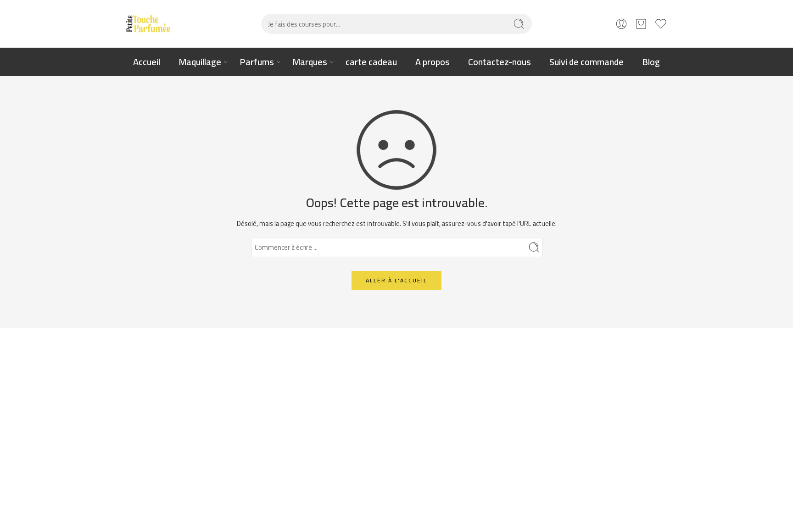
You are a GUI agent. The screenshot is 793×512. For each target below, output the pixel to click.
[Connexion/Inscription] (621, 23)
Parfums (257, 61)
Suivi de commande (586, 61)
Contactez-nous (499, 61)
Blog (651, 61)
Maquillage (200, 61)
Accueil (146, 61)
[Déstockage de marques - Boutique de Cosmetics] (149, 24)
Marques (309, 61)
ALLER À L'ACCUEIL (396, 280)
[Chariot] (641, 23)
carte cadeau (371, 61)
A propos (432, 61)
